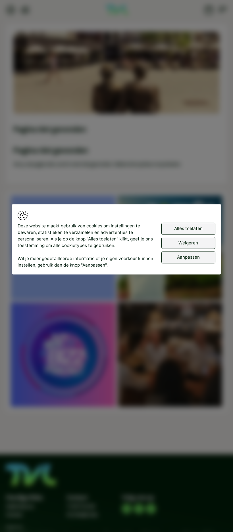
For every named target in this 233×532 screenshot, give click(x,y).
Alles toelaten (188, 228)
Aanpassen (188, 257)
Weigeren (188, 243)
